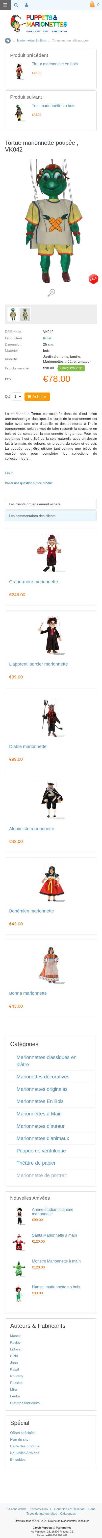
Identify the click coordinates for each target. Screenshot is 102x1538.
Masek (15, 1336)
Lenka (15, 1396)
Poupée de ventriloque (41, 1150)
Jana (14, 1363)
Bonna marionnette (28, 993)
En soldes (18, 1459)
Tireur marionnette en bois (55, 64)
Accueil (8, 40)
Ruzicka (16, 1383)
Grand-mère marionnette (33, 582)
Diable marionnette (28, 746)
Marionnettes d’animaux (43, 1138)
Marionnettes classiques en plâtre (46, 1061)
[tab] (51, 504)
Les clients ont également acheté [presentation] (35, 504)
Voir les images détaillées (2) (51, 293)
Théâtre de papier (36, 1163)
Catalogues (68, 1513)
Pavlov (15, 1342)
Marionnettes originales (42, 1089)
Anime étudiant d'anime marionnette (52, 1211)
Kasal (14, 1369)
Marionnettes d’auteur (41, 1126)
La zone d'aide (16, 1509)
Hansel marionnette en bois (56, 1287)
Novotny (16, 1376)
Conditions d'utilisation (69, 1509)
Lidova (15, 1349)
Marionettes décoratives (43, 1076)
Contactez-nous (40, 1509)
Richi (14, 1356)
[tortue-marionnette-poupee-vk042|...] (13, 314)
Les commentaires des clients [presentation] (32, 516)
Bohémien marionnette (31, 911)
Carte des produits (24, 1446)
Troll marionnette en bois (53, 106)
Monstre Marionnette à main (56, 1261)
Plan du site (19, 1439)
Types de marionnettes (41, 1513)
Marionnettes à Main (39, 1113)
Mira (13, 1389)
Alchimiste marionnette (31, 829)
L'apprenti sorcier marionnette (38, 664)
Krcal (47, 338)
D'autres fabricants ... (27, 1403)
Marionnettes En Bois (31, 40)
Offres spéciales (22, 1433)
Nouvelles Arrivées (24, 1453)
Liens (91, 1509)
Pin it (9, 473)
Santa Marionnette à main (54, 1235)
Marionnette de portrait (42, 1175)
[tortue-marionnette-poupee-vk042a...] (25, 314)
